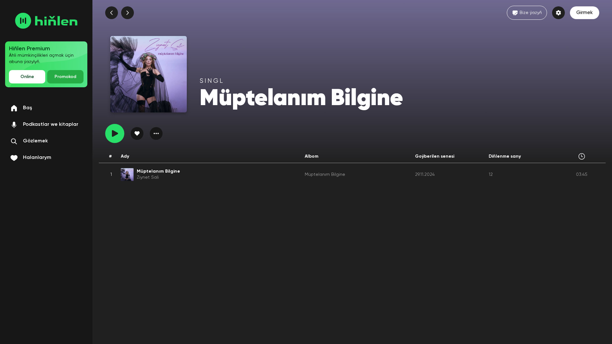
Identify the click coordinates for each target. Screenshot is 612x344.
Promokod (65, 77)
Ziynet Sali (148, 177)
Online (27, 77)
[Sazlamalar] (558, 12)
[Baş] (46, 21)
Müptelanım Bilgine (325, 174)
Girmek (584, 12)
